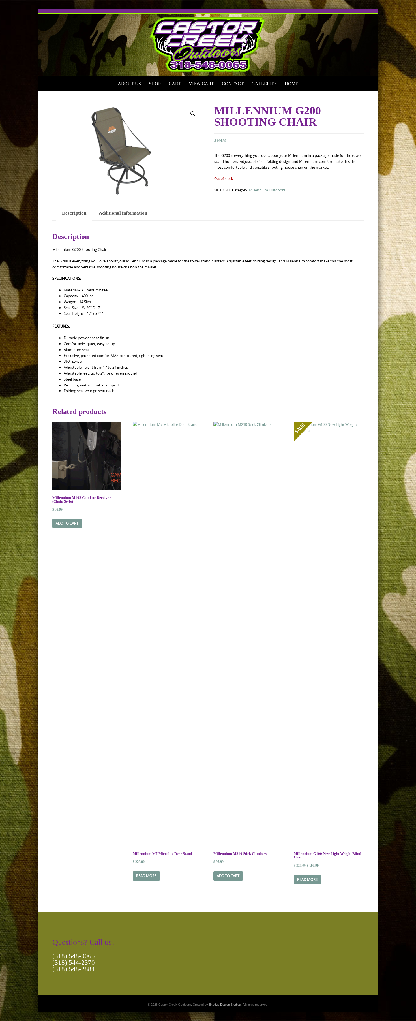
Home (291, 83)
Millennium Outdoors (267, 190)
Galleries (264, 83)
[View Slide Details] (208, 42)
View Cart (201, 83)
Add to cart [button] (67, 523)
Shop (155, 83)
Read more (146, 875)
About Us (129, 83)
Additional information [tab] (123, 213)
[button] (193, 114)
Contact (233, 83)
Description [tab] (74, 213)
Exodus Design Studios (225, 1004)
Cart (175, 83)
